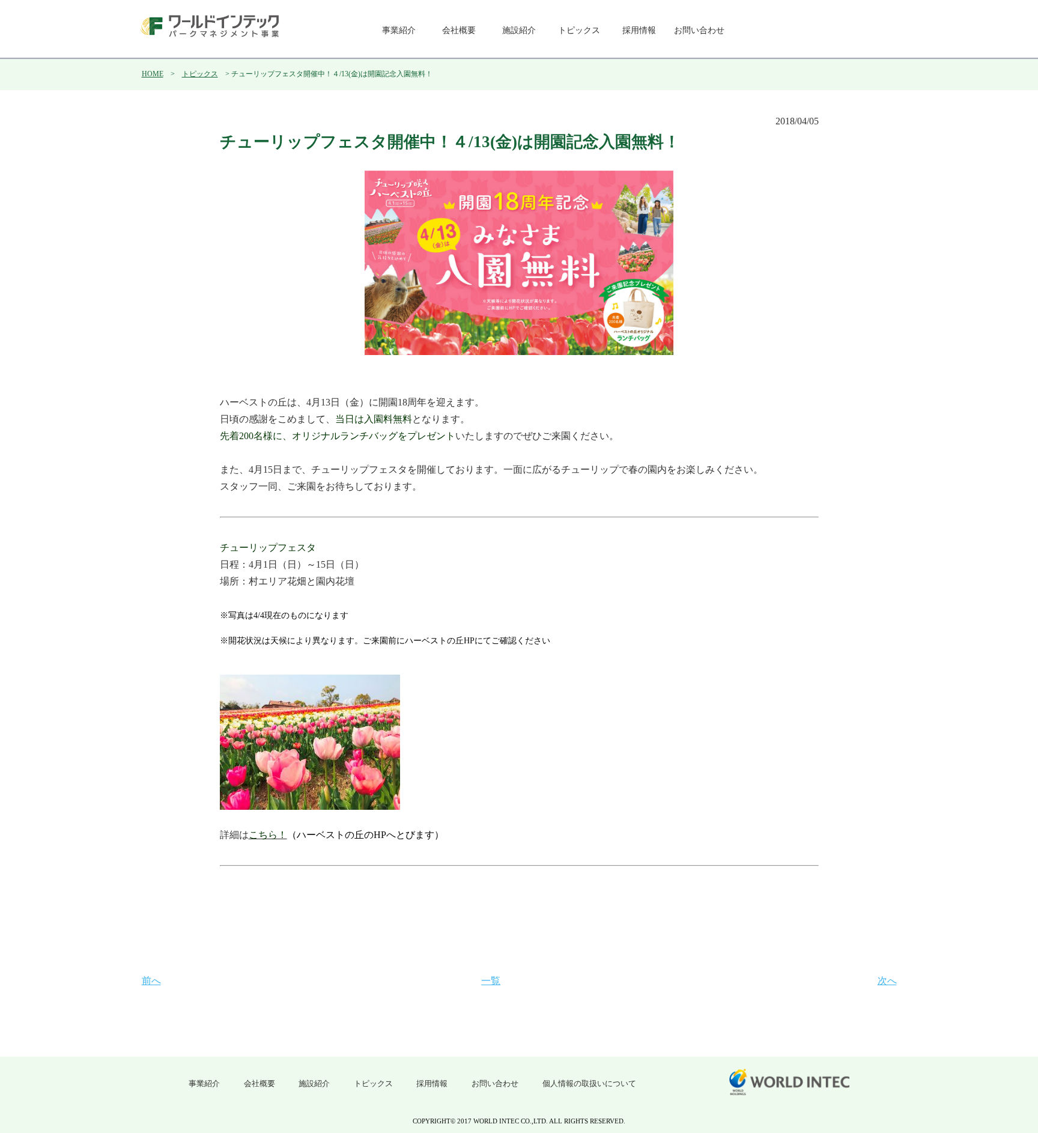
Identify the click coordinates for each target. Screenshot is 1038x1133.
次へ (887, 981)
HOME (152, 74)
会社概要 (459, 30)
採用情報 (639, 30)
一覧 (490, 981)
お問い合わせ (699, 30)
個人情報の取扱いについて (589, 1083)
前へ (151, 981)
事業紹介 (399, 30)
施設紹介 (519, 30)
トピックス (579, 30)
